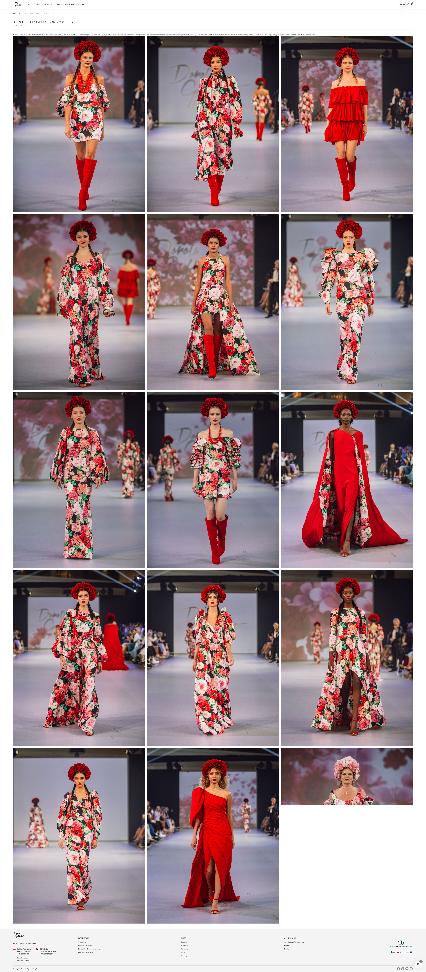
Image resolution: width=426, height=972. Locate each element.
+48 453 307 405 (23, 954)
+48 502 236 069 (23, 960)
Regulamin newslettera (86, 952)
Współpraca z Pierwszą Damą (294, 942)
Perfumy (184, 956)
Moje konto (82, 942)
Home (15, 13)
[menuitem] (401, 4)
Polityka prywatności (85, 945)
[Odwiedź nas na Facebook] (398, 968)
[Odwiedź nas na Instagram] (402, 968)
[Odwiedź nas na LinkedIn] (411, 968)
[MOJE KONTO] (408, 4)
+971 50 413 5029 (46, 954)
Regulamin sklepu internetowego (89, 949)
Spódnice (184, 945)
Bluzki (183, 952)
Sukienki (184, 942)
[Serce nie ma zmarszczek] (401, 943)
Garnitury (184, 949)
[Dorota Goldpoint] (17, 4)
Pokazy (286, 945)
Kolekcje (22, 13)
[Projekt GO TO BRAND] (401, 952)
